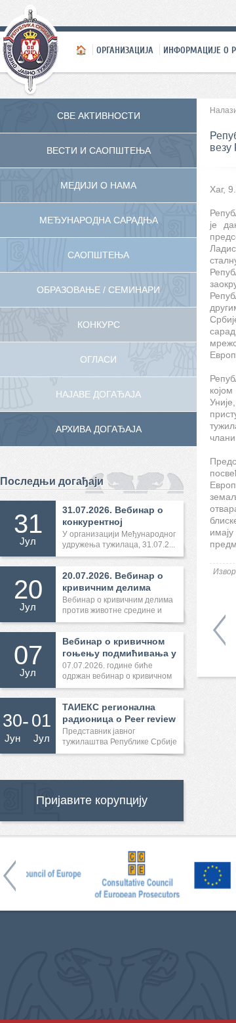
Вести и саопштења (99, 150)
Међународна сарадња (98, 220)
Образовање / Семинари (98, 289)
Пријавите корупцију (92, 800)
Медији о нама (98, 185)
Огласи (98, 359)
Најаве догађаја (98, 394)
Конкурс (98, 324)
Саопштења (98, 255)
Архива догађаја (99, 429)
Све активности (98, 115)
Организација (124, 50)
